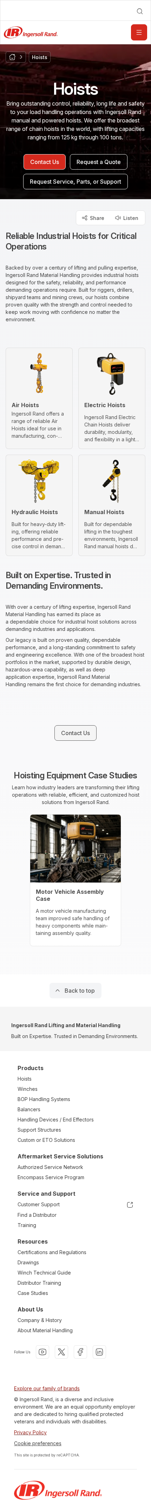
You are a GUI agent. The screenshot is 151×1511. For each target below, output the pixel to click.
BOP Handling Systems (44, 1099)
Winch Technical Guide (44, 1273)
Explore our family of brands (47, 1388)
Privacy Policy (30, 1432)
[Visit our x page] (61, 1352)
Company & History (40, 1320)
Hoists (25, 1079)
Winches (28, 1089)
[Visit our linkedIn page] (99, 1352)
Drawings (28, 1262)
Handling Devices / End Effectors (56, 1120)
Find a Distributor (37, 1215)
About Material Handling (45, 1330)
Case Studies (33, 1293)
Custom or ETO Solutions (46, 1140)
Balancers (29, 1109)
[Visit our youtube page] (42, 1352)
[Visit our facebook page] (80, 1352)
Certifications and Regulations (52, 1252)
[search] (140, 11)
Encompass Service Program (51, 1177)
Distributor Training (39, 1283)
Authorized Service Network (50, 1167)
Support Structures (39, 1130)
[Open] (139, 32)
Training (27, 1225)
